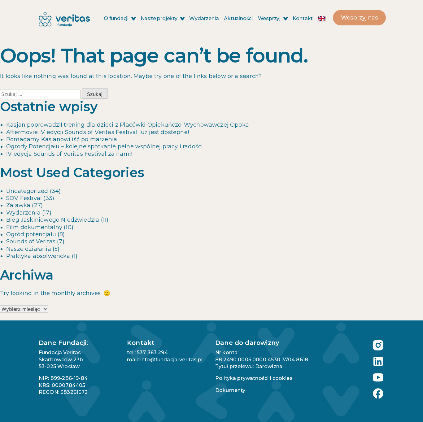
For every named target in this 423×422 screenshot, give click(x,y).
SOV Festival (24, 198)
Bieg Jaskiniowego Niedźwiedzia (52, 219)
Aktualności (238, 18)
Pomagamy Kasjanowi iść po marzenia (61, 139)
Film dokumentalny (34, 227)
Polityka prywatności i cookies (254, 378)
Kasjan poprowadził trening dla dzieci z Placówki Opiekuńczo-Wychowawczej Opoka (127, 124)
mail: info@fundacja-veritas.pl (165, 360)
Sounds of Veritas (30, 241)
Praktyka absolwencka (38, 256)
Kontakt (303, 18)
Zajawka (18, 205)
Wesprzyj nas (359, 17)
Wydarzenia (204, 18)
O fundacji (117, 18)
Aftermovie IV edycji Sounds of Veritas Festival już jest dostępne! (97, 132)
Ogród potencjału (31, 234)
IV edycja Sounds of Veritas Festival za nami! (69, 153)
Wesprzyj (270, 18)
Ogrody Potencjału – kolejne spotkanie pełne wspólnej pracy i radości (104, 146)
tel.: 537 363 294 (147, 352)
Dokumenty (230, 390)
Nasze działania (28, 249)
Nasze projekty (160, 18)
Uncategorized (27, 191)
